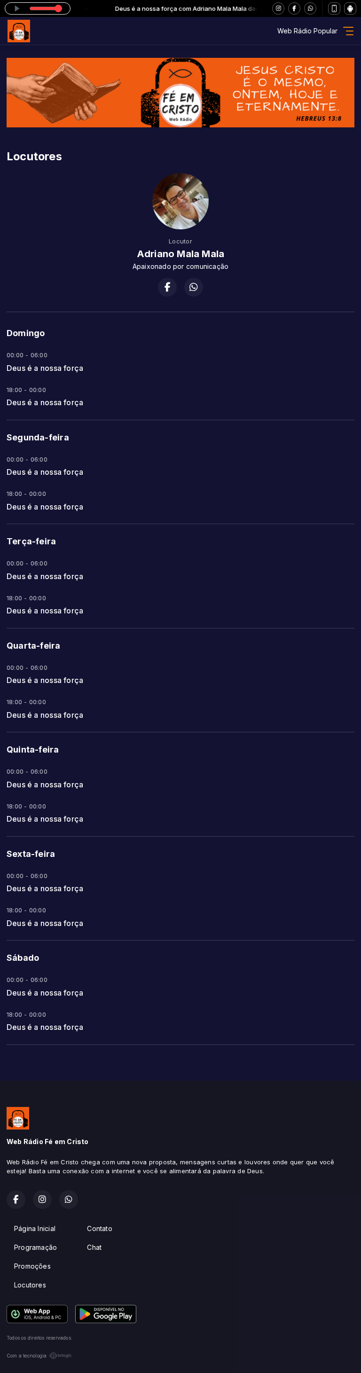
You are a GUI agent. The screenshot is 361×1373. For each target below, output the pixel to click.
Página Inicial (34, 1228)
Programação (35, 1247)
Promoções (32, 1266)
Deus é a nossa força (45, 368)
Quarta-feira (34, 646)
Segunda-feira (38, 437)
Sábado (23, 958)
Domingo (26, 333)
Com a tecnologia (27, 1355)
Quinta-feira (33, 749)
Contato (99, 1228)
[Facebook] (294, 8)
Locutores (30, 1285)
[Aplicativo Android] (350, 8)
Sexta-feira (31, 854)
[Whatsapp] (310, 8)
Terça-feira (31, 541)
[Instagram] (278, 8)
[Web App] (334, 8)
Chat (94, 1247)
